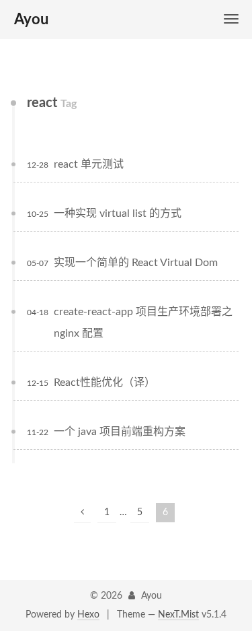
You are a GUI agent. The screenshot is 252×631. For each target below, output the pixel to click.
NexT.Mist (178, 615)
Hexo (88, 615)
